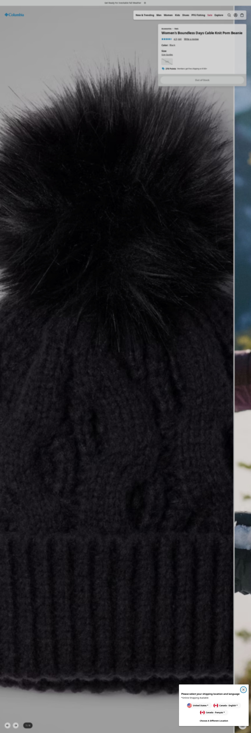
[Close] (243, 690)
